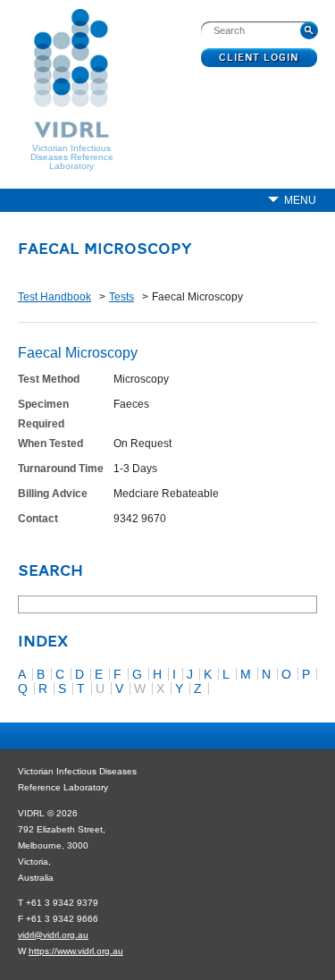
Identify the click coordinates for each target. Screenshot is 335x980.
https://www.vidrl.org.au (76, 951)
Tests (121, 297)
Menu (300, 200)
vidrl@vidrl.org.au (53, 935)
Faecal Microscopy (105, 249)
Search (50, 572)
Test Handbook (54, 297)
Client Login (259, 58)
